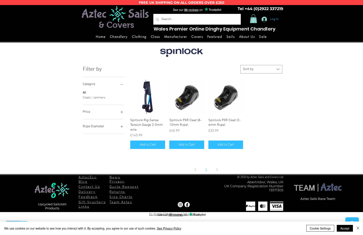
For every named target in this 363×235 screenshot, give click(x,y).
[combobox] (261, 69)
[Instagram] (180, 204)
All (84, 92)
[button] (253, 18)
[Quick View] (147, 97)
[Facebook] (187, 204)
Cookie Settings (320, 228)
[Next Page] (217, 169)
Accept (344, 228)
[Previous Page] (195, 169)
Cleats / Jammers (94, 98)
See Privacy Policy (169, 228)
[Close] (357, 228)
